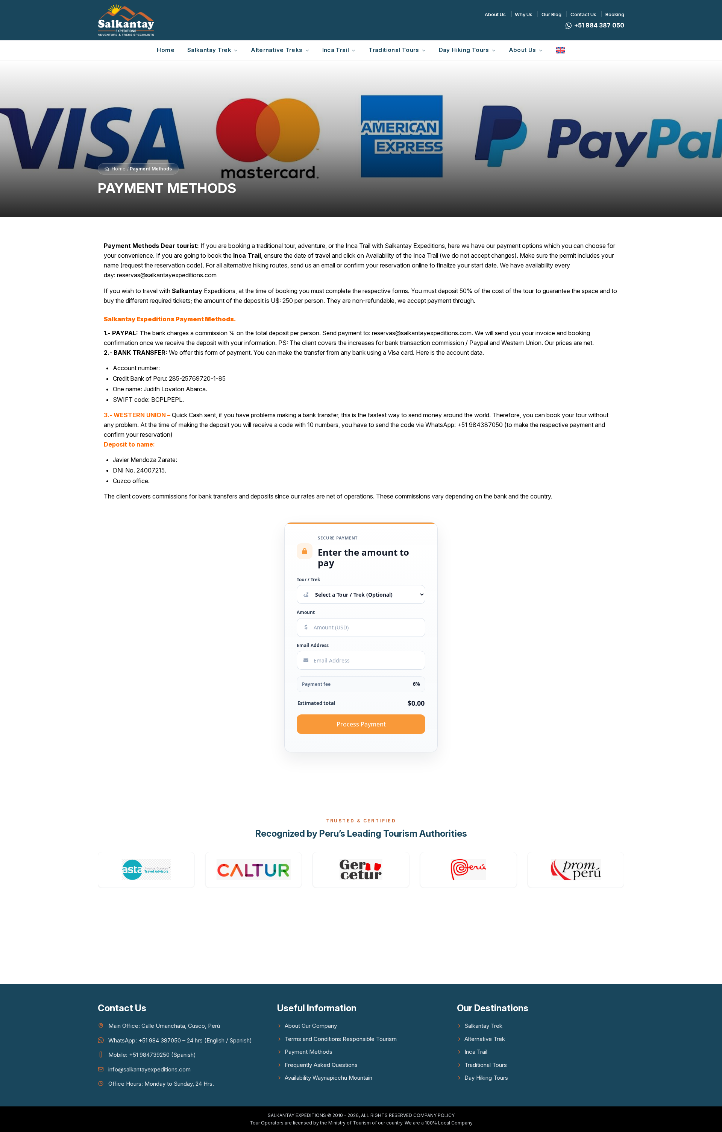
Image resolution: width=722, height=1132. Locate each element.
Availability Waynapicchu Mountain (328, 1077)
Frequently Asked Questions (321, 1064)
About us (522, 49)
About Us (495, 14)
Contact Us (583, 14)
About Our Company (311, 1025)
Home (165, 49)
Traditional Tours (394, 49)
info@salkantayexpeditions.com (149, 1069)
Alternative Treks (276, 49)
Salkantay (187, 291)
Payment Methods (308, 1051)
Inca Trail (335, 49)
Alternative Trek (484, 1038)
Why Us (523, 14)
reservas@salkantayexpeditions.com (167, 275)
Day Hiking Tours (464, 49)
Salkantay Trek (209, 49)
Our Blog (551, 14)
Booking (614, 14)
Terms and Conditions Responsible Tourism (341, 1038)
